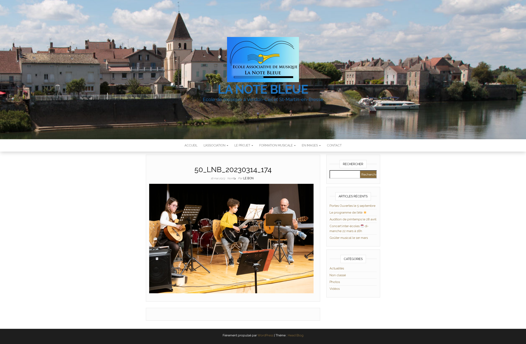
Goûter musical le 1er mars (349, 238)
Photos (335, 282)
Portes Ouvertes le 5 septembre (352, 206)
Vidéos (335, 289)
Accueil (191, 145)
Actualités (337, 268)
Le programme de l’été (346, 212)
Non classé (338, 275)
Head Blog (295, 335)
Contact (334, 145)
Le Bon (248, 178)
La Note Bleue (263, 89)
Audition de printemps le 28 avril (353, 219)
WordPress (265, 335)
